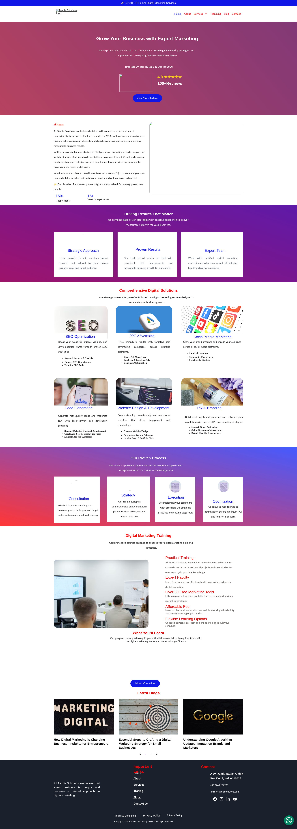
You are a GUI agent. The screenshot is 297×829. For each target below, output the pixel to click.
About (187, 14)
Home (177, 14)
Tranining (216, 14)
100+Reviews (169, 83)
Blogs (137, 797)
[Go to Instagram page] (221, 799)
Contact (236, 14)
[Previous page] (140, 754)
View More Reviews (147, 98)
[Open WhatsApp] (289, 820)
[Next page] (157, 754)
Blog (226, 14)
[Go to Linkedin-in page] (228, 799)
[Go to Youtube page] (235, 799)
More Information (145, 683)
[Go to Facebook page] (215, 799)
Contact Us (140, 803)
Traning (138, 790)
